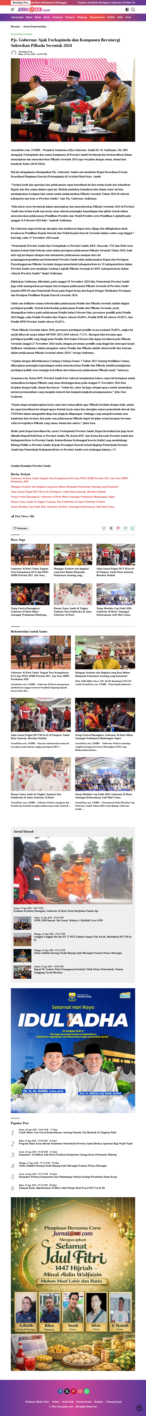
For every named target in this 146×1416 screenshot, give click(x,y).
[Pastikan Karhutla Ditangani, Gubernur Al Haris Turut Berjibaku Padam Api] (73, 870)
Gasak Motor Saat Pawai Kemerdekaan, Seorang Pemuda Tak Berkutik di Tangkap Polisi (67, 1132)
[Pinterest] (73, 1391)
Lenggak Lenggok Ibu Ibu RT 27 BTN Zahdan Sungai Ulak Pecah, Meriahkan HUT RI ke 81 (82, 938)
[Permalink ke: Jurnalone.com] (14, 52)
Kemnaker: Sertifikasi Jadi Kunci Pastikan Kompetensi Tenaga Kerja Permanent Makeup (68, 1154)
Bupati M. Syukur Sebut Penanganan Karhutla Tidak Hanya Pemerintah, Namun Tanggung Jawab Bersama (78, 971)
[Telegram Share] (125, 528)
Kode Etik (68, 1401)
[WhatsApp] (87, 1391)
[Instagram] (80, 1391)
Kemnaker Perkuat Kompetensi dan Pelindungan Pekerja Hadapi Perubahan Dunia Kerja (68, 1177)
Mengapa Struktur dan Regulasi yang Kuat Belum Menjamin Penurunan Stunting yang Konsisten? (65, 486)
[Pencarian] (133, 10)
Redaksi (99, 1401)
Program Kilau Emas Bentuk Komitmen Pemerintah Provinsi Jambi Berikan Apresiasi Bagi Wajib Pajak (76, 1143)
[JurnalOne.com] (33, 9)
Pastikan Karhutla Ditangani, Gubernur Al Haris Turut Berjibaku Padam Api (70, 2)
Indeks (55, 1401)
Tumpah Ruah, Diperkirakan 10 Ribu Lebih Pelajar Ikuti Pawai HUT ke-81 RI (62, 1188)
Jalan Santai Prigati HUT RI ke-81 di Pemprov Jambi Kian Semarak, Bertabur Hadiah (58, 491)
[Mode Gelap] (127, 10)
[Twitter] (67, 1391)
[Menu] (13, 9)
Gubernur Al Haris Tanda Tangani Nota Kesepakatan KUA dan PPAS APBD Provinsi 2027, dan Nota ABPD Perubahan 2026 (69, 480)
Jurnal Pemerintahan (21, 34)
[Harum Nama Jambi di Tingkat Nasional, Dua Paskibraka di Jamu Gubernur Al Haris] (73, 594)
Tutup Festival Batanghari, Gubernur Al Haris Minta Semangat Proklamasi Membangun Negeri (63, 496)
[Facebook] (60, 1391)
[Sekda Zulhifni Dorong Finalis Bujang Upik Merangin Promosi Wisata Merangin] (22, 955)
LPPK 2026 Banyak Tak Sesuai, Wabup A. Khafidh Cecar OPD (68, 920)
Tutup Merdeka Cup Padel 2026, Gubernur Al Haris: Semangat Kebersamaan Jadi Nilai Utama (62, 506)
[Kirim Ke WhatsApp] (132, 528)
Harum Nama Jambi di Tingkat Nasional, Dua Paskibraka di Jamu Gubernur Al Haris (58, 501)
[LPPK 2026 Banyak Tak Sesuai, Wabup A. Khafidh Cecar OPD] (22, 923)
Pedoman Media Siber (37, 1401)
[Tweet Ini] (111, 528)
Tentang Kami (114, 1401)
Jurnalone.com (25, 51)
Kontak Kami (84, 1401)
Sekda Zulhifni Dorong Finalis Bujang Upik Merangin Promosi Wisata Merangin (78, 953)
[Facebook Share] (104, 528)
